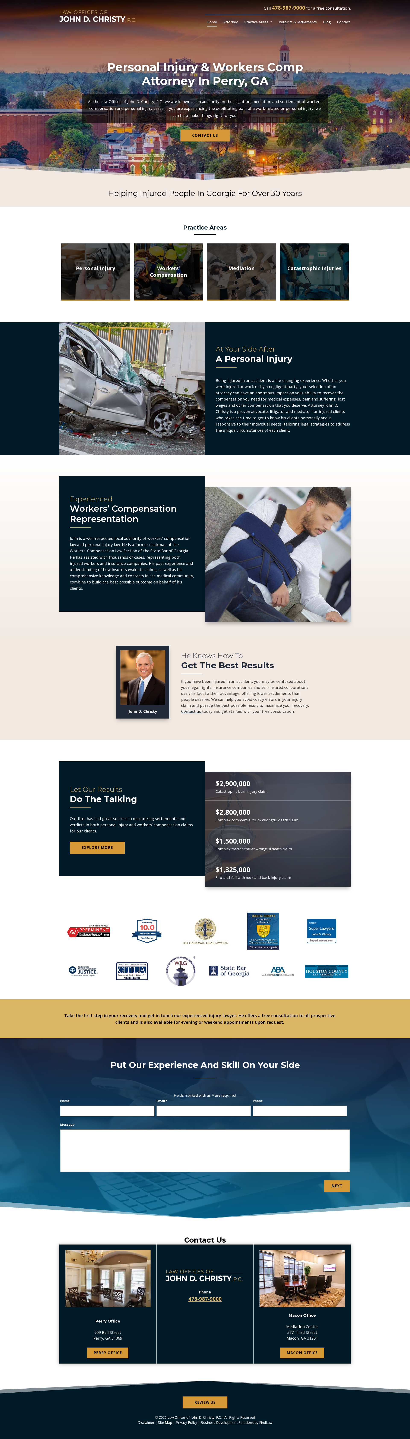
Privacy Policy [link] (186, 1422)
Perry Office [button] (108, 1352)
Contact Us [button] (205, 135)
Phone (258, 1101)
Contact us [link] (191, 711)
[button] (405, 1408)
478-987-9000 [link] (288, 7)
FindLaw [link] (265, 1422)
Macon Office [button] (302, 1352)
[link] (98, 16)
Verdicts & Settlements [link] (298, 21)
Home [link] (212, 21)
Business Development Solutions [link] (227, 1422)
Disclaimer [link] (146, 1422)
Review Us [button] (205, 1402)
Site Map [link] (165, 1422)
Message (67, 1124)
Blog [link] (327, 21)
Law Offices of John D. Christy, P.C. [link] (194, 1417)
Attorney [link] (230, 21)
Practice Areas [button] (256, 21)
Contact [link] (343, 21)
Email (162, 1101)
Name (65, 1101)
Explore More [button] (97, 847)
